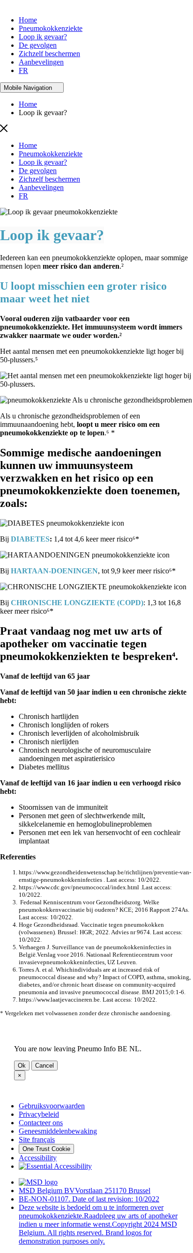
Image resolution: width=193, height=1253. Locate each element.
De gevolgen (38, 45)
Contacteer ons (41, 1123)
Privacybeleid (39, 1114)
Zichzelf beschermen (49, 54)
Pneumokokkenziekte (50, 28)
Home (28, 20)
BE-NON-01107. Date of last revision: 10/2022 (89, 1199)
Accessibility (38, 1158)
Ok (22, 1065)
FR (23, 70)
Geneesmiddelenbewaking (58, 1131)
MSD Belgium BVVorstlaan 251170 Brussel (84, 1190)
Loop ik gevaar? (43, 37)
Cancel (44, 1065)
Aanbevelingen (41, 62)
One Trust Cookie (46, 1148)
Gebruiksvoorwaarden (52, 1106)
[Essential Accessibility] (55, 1166)
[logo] (38, 1182)
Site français (37, 1139)
